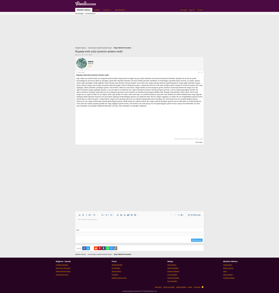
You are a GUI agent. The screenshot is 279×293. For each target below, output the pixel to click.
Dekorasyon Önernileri (63, 268)
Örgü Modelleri (172, 275)
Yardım (190, 287)
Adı (77, 230)
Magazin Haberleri (173, 271)
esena (79, 55)
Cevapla (199, 142)
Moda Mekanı (171, 265)
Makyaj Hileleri (228, 275)
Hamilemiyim (120, 10)
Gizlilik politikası (181, 287)
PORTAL (97, 10)
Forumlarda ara (90, 13)
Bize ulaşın (158, 287)
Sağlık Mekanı (227, 265)
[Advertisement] (139, 31)
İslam (225, 271)
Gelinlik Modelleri (173, 268)
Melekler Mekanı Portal (119, 278)
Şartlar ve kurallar (169, 287)
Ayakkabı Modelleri (62, 265)
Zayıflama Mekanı (229, 278)
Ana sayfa (197, 287)
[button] (107, 10)
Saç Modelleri (116, 268)
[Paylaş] (198, 72)
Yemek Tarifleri (116, 271)
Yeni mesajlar (79, 13)
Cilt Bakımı (115, 275)
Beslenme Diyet (228, 268)
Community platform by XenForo (139, 291)
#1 (202, 72)
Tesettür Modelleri (173, 278)
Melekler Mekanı (84, 10)
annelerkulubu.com (62, 275)
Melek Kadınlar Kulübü (63, 271)
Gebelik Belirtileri (117, 265)
